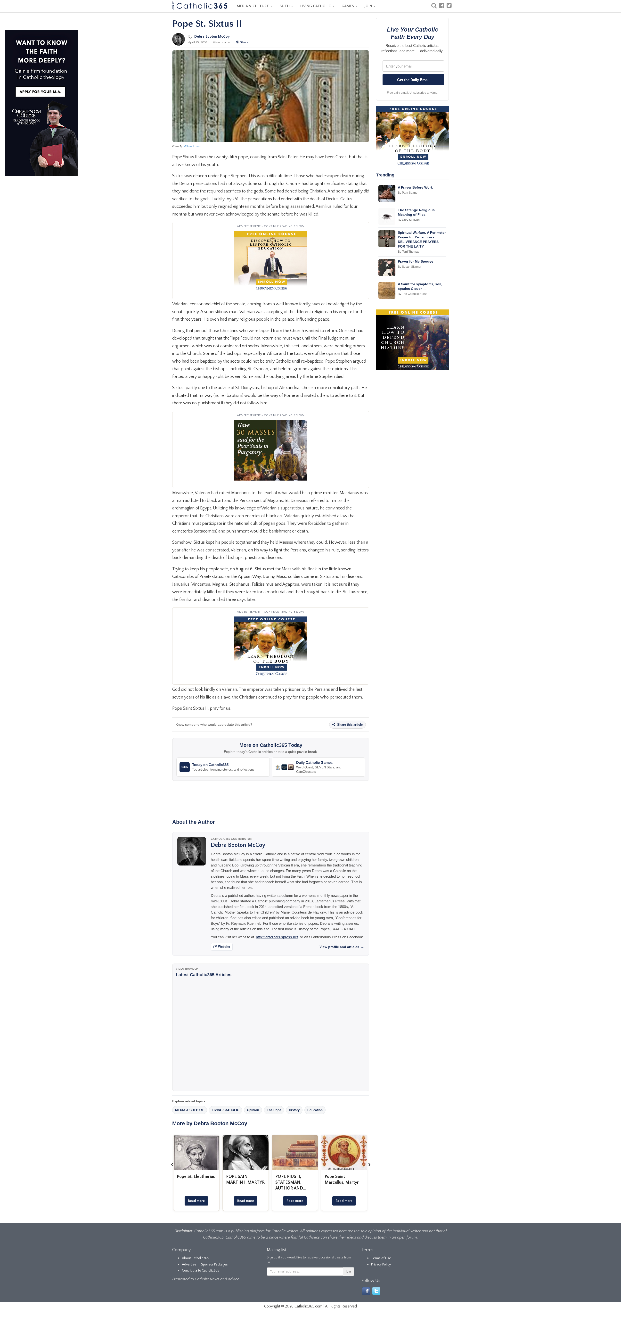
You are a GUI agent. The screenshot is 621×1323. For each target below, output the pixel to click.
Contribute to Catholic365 (200, 1271)
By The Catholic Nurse (412, 294)
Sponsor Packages (214, 1264)
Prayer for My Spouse (415, 261)
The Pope (274, 1110)
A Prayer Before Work (415, 187)
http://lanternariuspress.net (277, 937)
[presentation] (172, 1164)
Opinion (253, 1110)
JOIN (369, 6)
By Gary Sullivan (409, 220)
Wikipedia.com (192, 146)
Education (315, 1110)
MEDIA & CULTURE (253, 6)
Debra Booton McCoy (212, 36)
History (294, 1110)
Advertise (189, 1264)
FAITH (285, 6)
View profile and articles (341, 947)
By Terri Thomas (408, 251)
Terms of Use (381, 1258)
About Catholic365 (195, 1258)
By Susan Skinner (409, 266)
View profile (221, 42)
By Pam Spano (407, 192)
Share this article (349, 724)
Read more (196, 1201)
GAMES (348, 6)
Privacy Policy (381, 1264)
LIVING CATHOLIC (316, 6)
